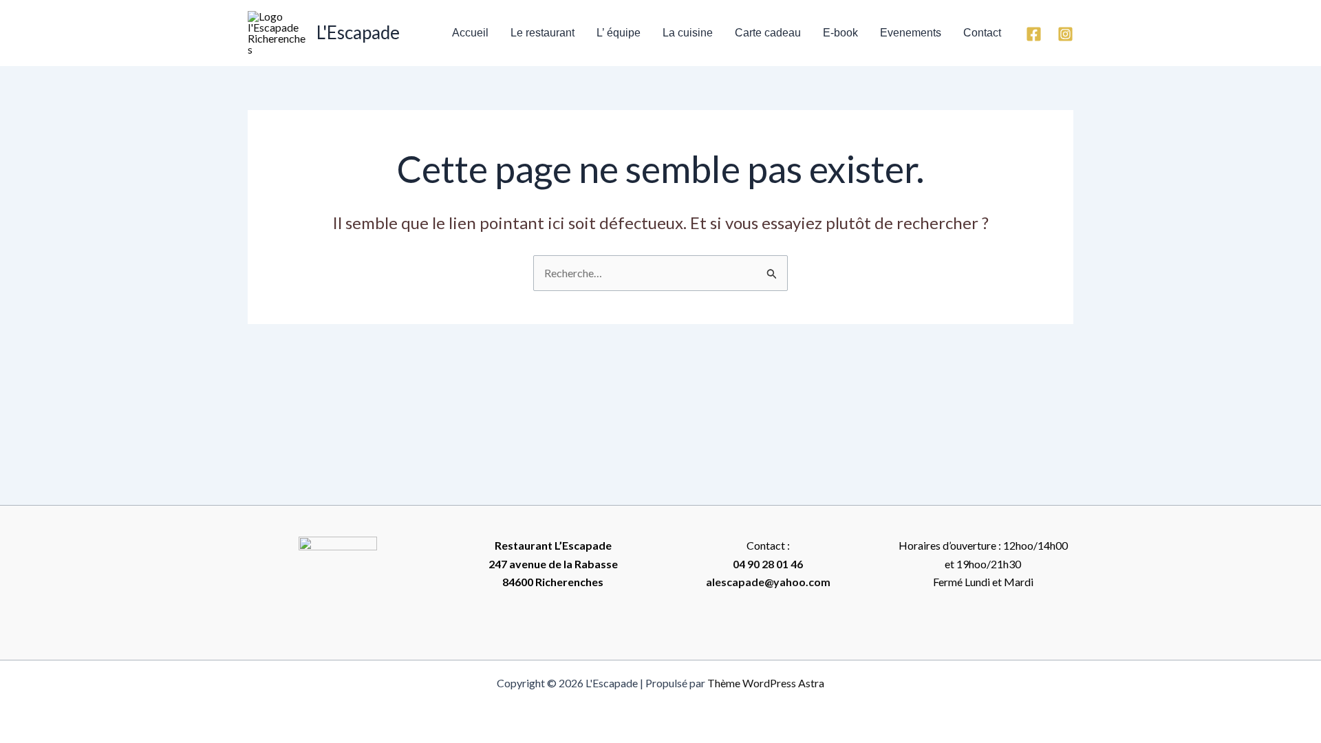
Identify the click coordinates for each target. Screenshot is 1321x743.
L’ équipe (619, 33)
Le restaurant (542, 33)
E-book (840, 33)
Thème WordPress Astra (765, 682)
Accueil (470, 33)
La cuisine (688, 33)
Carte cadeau (768, 33)
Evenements (910, 33)
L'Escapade (358, 32)
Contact (982, 33)
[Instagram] (1065, 34)
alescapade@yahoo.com (768, 581)
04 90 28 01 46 (768, 563)
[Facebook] (1034, 34)
